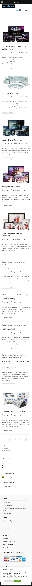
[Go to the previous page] (11, 439)
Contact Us (6, 548)
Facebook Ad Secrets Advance (13, 411)
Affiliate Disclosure (6, 454)
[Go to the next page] (28, 439)
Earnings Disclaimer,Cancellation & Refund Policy (13, 452)
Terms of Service (6, 450)
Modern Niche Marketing (12, 140)
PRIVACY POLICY (9, 581)
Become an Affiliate (8, 544)
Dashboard (6, 538)
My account (6, 532)
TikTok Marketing (8, 298)
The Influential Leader (10, 93)
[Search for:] (28, 10)
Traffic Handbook (8, 329)
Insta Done (6, 53)
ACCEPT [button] (17, 581)
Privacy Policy (5, 448)
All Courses (6, 535)
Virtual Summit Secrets (11, 268)
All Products (6, 529)
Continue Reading (9, 68)
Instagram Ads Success (11, 187)
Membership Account (9, 541)
